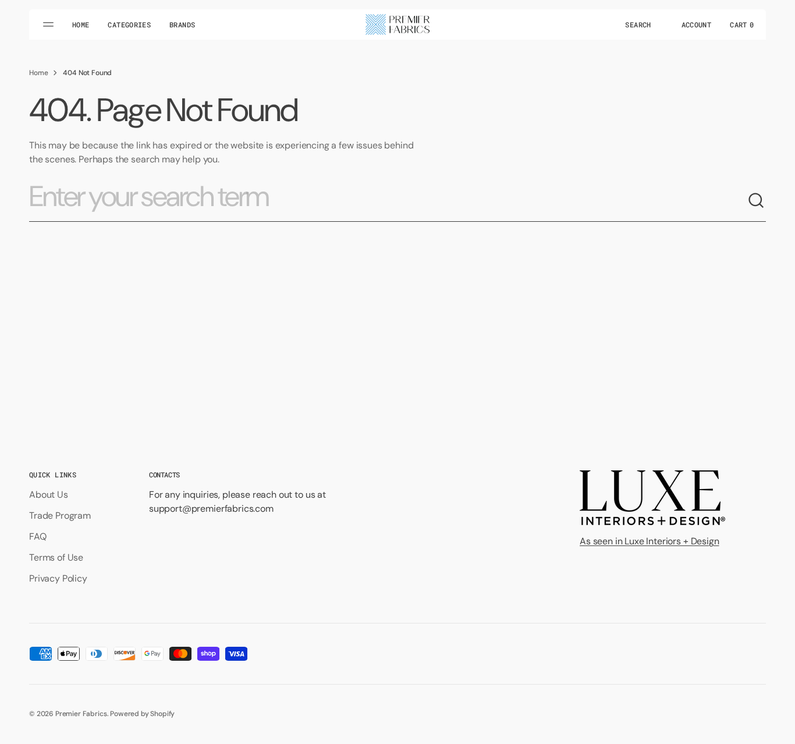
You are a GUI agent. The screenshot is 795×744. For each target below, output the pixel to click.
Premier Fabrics (81, 713)
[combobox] (388, 200)
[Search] (756, 201)
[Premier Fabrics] (397, 24)
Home (38, 72)
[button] (638, 24)
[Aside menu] (50, 24)
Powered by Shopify (142, 713)
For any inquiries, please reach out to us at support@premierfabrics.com (237, 501)
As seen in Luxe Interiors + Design (649, 541)
